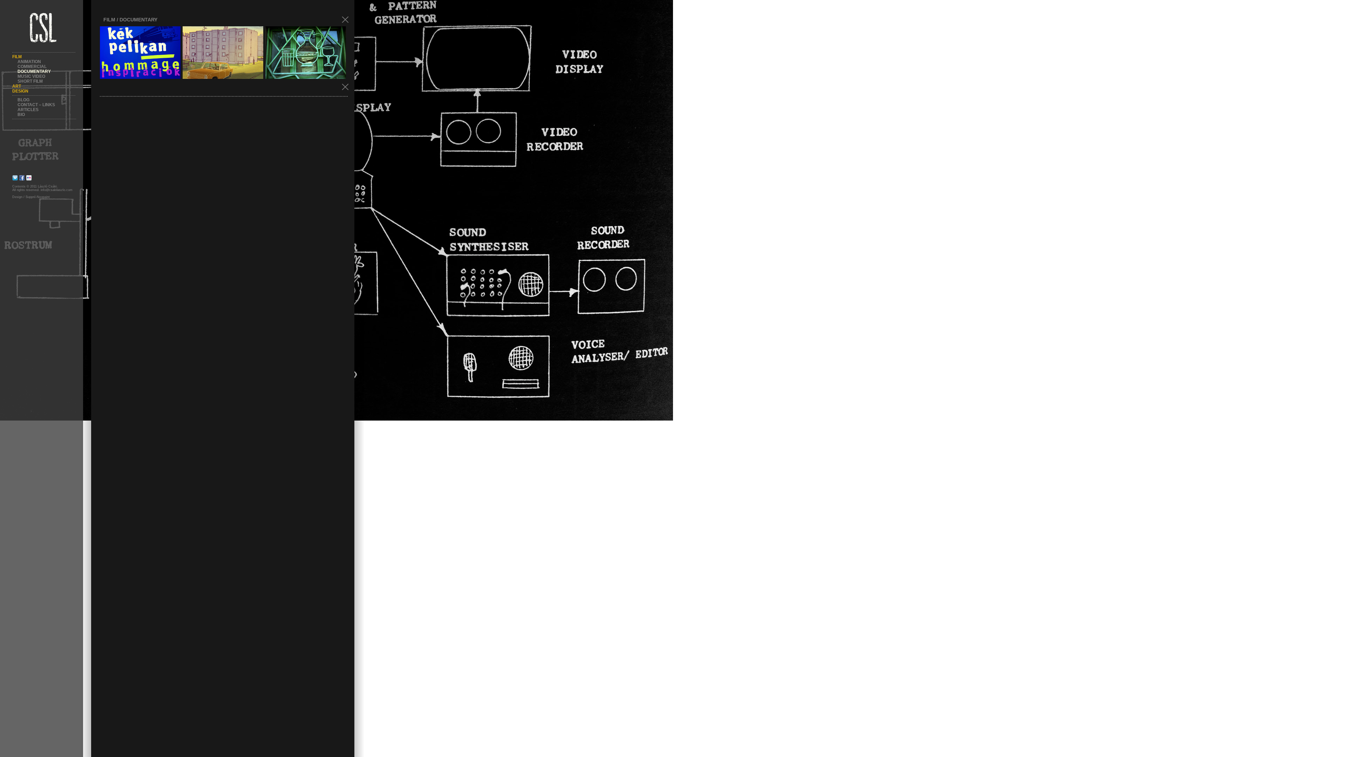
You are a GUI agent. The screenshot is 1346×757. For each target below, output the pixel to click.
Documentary (34, 71)
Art (16, 86)
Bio (21, 114)
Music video (31, 76)
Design (20, 91)
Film (17, 56)
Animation (29, 61)
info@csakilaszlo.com (57, 190)
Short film (30, 81)
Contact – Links (36, 104)
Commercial (32, 66)
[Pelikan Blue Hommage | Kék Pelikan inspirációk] (140, 52)
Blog (23, 99)
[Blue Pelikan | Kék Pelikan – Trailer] (223, 52)
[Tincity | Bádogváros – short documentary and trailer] (305, 52)
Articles (28, 109)
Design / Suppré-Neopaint (31, 197)
